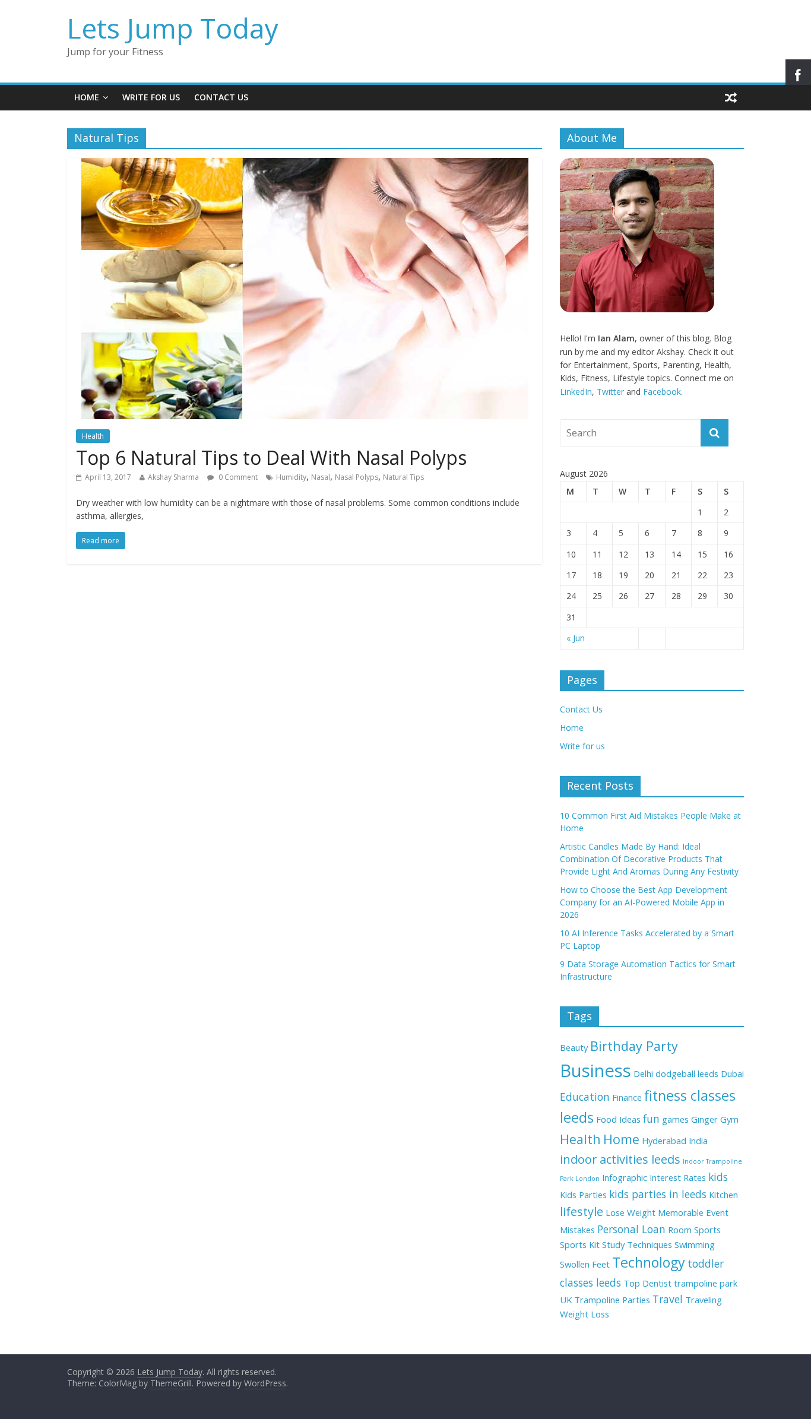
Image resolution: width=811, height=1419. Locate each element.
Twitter (610, 391)
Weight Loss (584, 1314)
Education (585, 1096)
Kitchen (723, 1195)
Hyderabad (664, 1140)
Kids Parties (583, 1195)
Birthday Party (634, 1045)
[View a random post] (731, 97)
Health (93, 436)
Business (595, 1070)
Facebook (662, 391)
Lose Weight (630, 1212)
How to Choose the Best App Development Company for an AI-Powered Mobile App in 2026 (643, 902)
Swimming (694, 1244)
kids (718, 1177)
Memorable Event (693, 1212)
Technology (648, 1262)
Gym (729, 1119)
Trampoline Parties (612, 1300)
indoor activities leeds (620, 1159)
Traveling (703, 1300)
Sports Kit (580, 1244)
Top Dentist (647, 1283)
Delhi (643, 1073)
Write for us (151, 97)
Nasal (320, 477)
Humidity (291, 477)
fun (651, 1118)
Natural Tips (403, 477)
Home (86, 97)
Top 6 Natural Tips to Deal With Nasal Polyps (271, 457)
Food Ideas (618, 1119)
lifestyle (581, 1211)
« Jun (575, 638)
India (698, 1140)
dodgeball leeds (686, 1073)
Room (680, 1230)
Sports (707, 1230)
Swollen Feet (585, 1264)
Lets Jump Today (172, 27)
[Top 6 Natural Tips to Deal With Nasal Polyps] (304, 165)
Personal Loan (631, 1229)
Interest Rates (678, 1177)
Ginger (704, 1119)
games (675, 1119)
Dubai (732, 1073)
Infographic (624, 1177)
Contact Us (221, 97)
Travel (667, 1299)
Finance (627, 1097)
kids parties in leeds (658, 1194)
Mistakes (577, 1230)
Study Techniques (637, 1244)
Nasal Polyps (356, 477)
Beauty (574, 1047)
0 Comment (237, 477)
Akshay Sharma (173, 477)
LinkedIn (576, 391)
